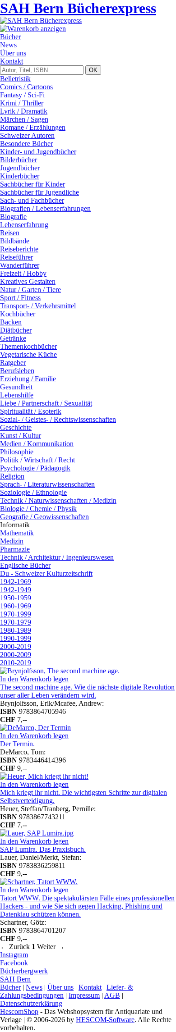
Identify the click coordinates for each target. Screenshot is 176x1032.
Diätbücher (16, 330)
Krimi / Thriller (21, 103)
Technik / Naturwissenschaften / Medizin (58, 500)
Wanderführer (19, 265)
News (8, 45)
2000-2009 (15, 654)
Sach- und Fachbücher (32, 200)
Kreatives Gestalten (28, 281)
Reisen (9, 233)
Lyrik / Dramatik (23, 111)
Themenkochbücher (28, 346)
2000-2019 (15, 646)
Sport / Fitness (20, 297)
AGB (112, 995)
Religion (12, 476)
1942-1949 (15, 590)
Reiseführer (16, 257)
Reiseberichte (19, 249)
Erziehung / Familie (28, 379)
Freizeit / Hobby (23, 273)
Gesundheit (16, 387)
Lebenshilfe (16, 395)
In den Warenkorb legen (34, 679)
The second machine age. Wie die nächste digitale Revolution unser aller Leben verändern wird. (87, 691)
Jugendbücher (20, 168)
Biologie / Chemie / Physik (38, 508)
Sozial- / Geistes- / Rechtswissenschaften (58, 419)
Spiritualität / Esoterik (30, 411)
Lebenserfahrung (24, 224)
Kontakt (11, 61)
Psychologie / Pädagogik (35, 468)
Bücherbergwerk (24, 971)
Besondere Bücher (26, 143)
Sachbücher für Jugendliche (39, 192)
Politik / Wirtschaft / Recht (37, 460)
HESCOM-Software (105, 1019)
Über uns (13, 53)
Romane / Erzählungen (32, 127)
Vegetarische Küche (28, 354)
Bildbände (14, 241)
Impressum (84, 995)
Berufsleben (17, 370)
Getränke (13, 338)
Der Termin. (17, 744)
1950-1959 (15, 598)
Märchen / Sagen (24, 119)
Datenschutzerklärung (31, 1003)
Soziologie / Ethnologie (33, 492)
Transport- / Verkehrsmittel (38, 306)
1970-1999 (15, 614)
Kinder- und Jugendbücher (38, 151)
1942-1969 (15, 581)
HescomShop (19, 1011)
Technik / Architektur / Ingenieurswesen (57, 557)
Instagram (14, 955)
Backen (11, 322)
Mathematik (17, 533)
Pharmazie (15, 549)
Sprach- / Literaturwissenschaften (47, 484)
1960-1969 (15, 606)
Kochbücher (17, 314)
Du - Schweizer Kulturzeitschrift (46, 573)
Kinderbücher (19, 176)
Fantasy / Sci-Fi (22, 95)
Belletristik (15, 78)
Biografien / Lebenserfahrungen (45, 208)
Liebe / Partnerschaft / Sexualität (46, 403)
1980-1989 (15, 630)
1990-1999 (15, 638)
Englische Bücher (25, 565)
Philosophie (16, 452)
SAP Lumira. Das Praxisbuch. (43, 849)
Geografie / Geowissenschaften (44, 517)
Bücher (10, 37)
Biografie (13, 216)
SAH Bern (15, 979)
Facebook (14, 963)
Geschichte (16, 427)
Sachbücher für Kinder (32, 184)
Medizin (11, 541)
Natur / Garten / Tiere (30, 289)
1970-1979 (15, 622)
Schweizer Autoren (27, 135)
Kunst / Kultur (20, 435)
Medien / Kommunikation (37, 444)
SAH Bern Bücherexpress (78, 8)
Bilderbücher (18, 160)
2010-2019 (15, 663)
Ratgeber (13, 362)
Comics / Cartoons (26, 87)
